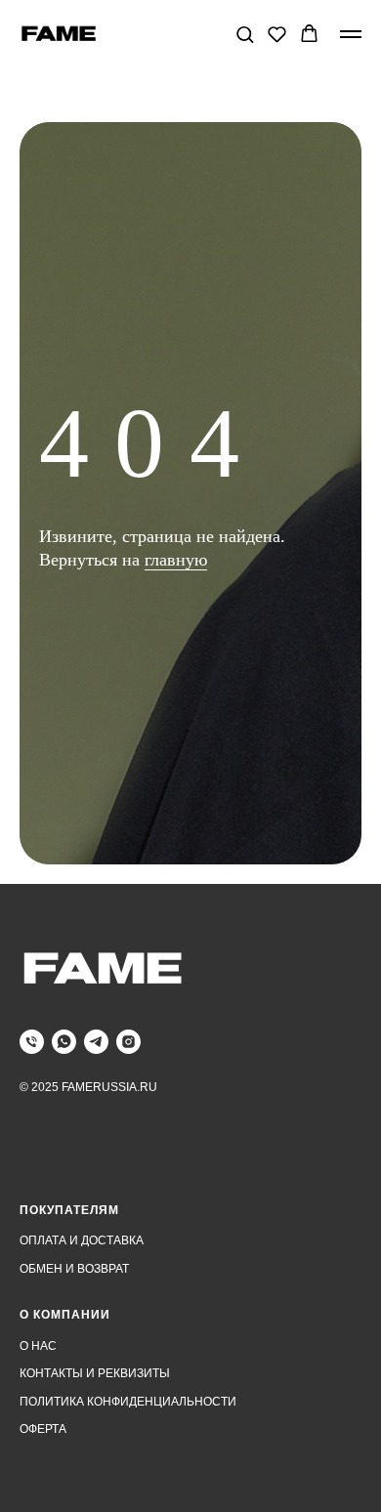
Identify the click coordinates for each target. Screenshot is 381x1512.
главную (176, 868)
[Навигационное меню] (350, 34)
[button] (244, 33)
